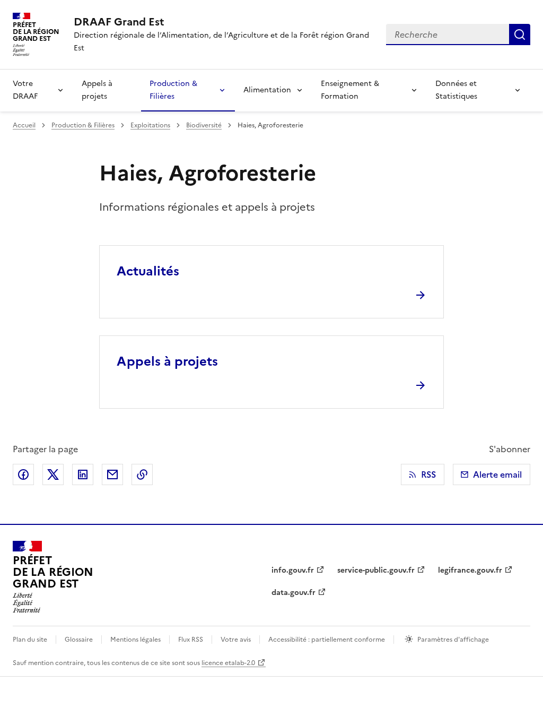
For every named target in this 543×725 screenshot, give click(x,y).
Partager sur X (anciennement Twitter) (53, 474)
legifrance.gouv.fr (470, 570)
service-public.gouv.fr (376, 570)
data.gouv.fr (294, 592)
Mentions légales (135, 639)
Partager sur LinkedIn (82, 474)
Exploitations (150, 125)
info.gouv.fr (293, 570)
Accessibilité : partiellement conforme (326, 639)
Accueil (24, 125)
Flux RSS (190, 639)
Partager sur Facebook (23, 474)
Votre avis (236, 639)
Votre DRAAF (25, 90)
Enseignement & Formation (350, 90)
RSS (428, 474)
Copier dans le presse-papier (142, 474)
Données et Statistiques (456, 90)
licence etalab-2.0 (228, 663)
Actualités (148, 271)
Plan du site (30, 639)
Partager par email (112, 474)
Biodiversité (204, 125)
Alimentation (267, 90)
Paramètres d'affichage (453, 639)
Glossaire (79, 639)
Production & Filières (173, 90)
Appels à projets (97, 90)
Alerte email (497, 474)
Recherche (519, 34)
